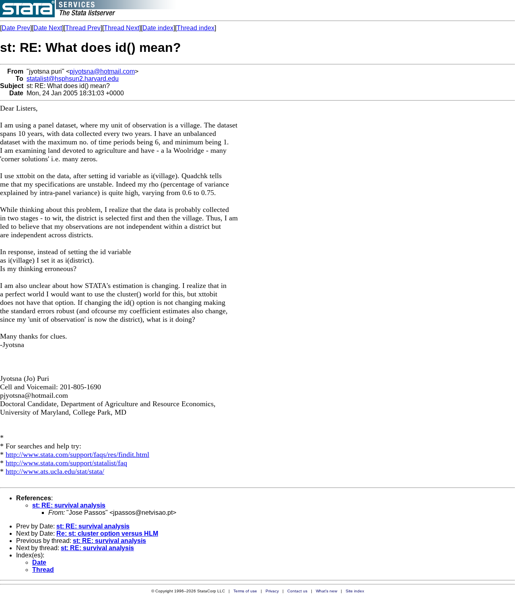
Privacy (272, 591)
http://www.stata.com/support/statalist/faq (66, 463)
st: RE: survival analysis (68, 505)
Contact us (297, 591)
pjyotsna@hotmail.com (102, 71)
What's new (326, 591)
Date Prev (16, 28)
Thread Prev (83, 28)
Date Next (47, 28)
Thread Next (121, 28)
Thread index (195, 28)
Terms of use (245, 591)
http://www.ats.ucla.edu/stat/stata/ (55, 471)
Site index (355, 591)
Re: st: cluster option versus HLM (107, 533)
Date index (157, 28)
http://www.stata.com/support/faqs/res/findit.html (77, 454)
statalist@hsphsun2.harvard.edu (73, 78)
